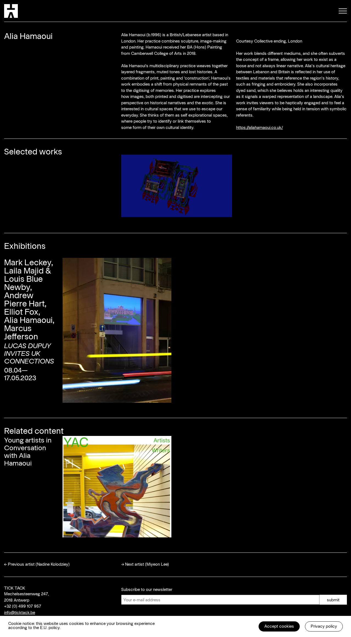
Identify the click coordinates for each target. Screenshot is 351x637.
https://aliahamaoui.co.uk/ (259, 127)
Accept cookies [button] (279, 626)
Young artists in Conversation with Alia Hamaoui (28, 451)
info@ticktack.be (19, 612)
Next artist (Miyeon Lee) (147, 564)
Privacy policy (324, 626)
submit (333, 599)
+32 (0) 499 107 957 (22, 606)
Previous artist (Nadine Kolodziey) (39, 564)
